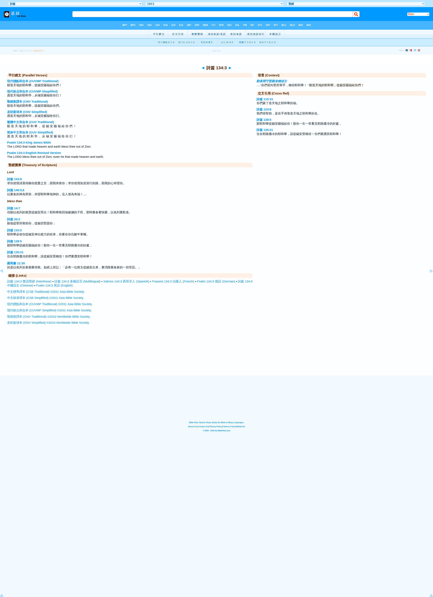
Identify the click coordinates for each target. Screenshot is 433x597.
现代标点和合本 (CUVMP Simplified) (32, 91)
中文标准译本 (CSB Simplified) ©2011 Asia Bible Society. (45, 298)
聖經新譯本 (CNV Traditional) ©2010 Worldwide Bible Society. (48, 316)
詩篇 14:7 (13, 208)
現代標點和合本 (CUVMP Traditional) (33, 81)
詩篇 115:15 (265, 99)
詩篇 (21, 51)
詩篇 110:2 (14, 230)
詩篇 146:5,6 (15, 190)
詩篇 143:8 (14, 179)
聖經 (15, 51)
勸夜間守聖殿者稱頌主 (272, 81)
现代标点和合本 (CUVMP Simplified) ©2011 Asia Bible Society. (49, 310)
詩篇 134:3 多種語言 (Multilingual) (77, 281)
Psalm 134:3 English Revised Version (34, 153)
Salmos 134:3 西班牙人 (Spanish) (126, 281)
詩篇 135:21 (15, 252)
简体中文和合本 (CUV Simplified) (30, 132)
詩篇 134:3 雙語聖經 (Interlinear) (29, 281)
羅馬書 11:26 (16, 263)
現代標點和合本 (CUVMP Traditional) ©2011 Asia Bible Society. (50, 304)
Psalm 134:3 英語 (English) (54, 285)
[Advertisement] (216, 354)
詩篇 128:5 (14, 241)
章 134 (29, 51)
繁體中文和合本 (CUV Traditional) (30, 122)
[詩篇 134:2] (4, 278)
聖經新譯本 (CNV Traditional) (27, 101)
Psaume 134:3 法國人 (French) (173, 281)
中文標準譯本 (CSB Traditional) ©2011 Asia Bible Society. (46, 291)
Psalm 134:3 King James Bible (29, 142)
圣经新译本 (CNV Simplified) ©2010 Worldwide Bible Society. (48, 322)
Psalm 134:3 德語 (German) (216, 281)
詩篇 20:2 (13, 219)
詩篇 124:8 (264, 109)
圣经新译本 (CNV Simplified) (27, 112)
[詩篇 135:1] (429, 278)
